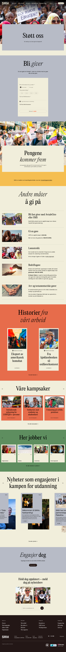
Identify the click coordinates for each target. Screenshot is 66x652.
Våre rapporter (24, 630)
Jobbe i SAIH (5, 627)
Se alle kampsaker (33, 424)
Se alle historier (33, 375)
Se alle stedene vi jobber (33, 465)
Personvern (62, 636)
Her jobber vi (24, 625)
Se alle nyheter (33, 541)
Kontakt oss (35, 3)
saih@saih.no (35, 637)
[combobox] (51, 3)
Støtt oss (60, 627)
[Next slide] (63, 389)
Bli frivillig (60, 625)
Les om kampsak (11, 417)
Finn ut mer (33, 565)
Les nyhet (58, 523)
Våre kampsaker (6, 625)
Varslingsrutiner (43, 627)
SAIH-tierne (42, 625)
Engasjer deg (42, 3)
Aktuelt (28, 3)
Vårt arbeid (21, 3)
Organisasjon (5, 630)
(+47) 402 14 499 (28, 637)
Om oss (14, 3)
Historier (23, 627)
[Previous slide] (2, 389)
